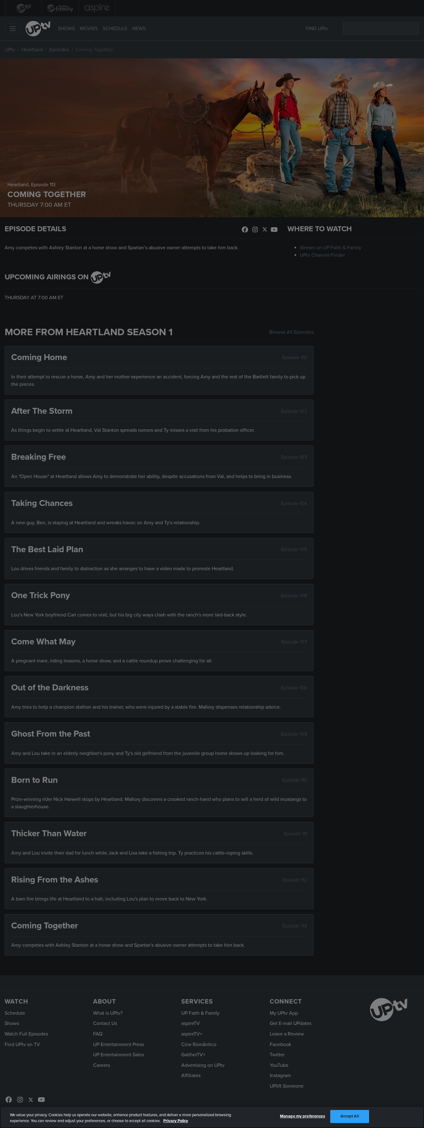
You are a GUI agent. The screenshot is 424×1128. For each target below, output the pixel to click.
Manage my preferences (302, 1116)
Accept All (350, 1116)
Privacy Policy (175, 1121)
